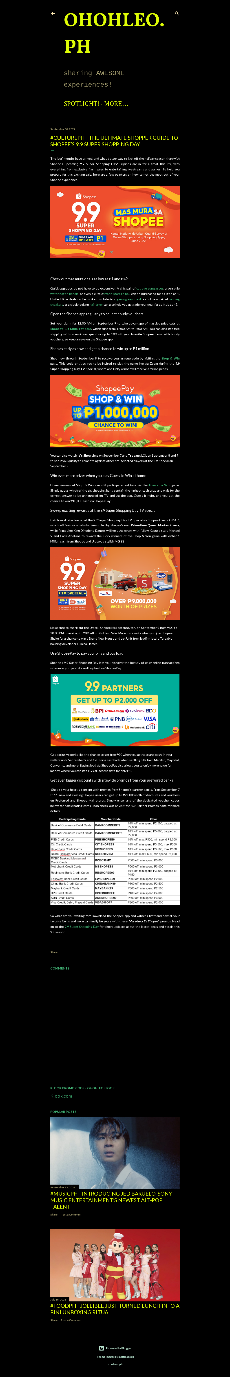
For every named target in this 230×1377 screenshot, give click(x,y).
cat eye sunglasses (149, 288)
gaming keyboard (129, 299)
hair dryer (96, 304)
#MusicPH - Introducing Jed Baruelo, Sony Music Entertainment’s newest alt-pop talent (111, 1200)
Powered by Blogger (118, 1348)
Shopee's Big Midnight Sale (70, 329)
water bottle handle (64, 294)
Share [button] (54, 952)
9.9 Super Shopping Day (82, 926)
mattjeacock (126, 1356)
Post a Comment (71, 1214)
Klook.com (61, 1095)
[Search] (177, 12)
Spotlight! (81, 104)
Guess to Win (159, 485)
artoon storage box (116, 294)
